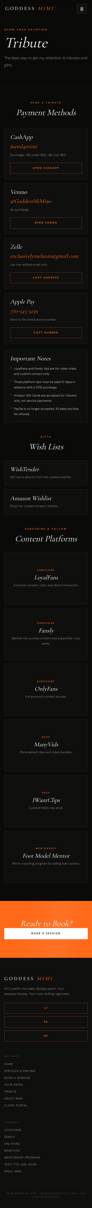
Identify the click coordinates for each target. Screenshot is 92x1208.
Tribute (10, 1092)
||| (81, 9)
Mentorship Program (22, 1157)
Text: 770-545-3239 (20, 1164)
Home (8, 1064)
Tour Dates (13, 1085)
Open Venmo (45, 223)
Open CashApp (46, 168)
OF (46, 1036)
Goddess (29, 9)
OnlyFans (12, 1144)
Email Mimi (12, 1171)
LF (46, 1008)
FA (46, 1022)
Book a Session (46, 933)
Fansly (9, 1137)
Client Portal (16, 1105)
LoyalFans (12, 1130)
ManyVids (12, 1151)
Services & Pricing (20, 1071)
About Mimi (13, 1098)
